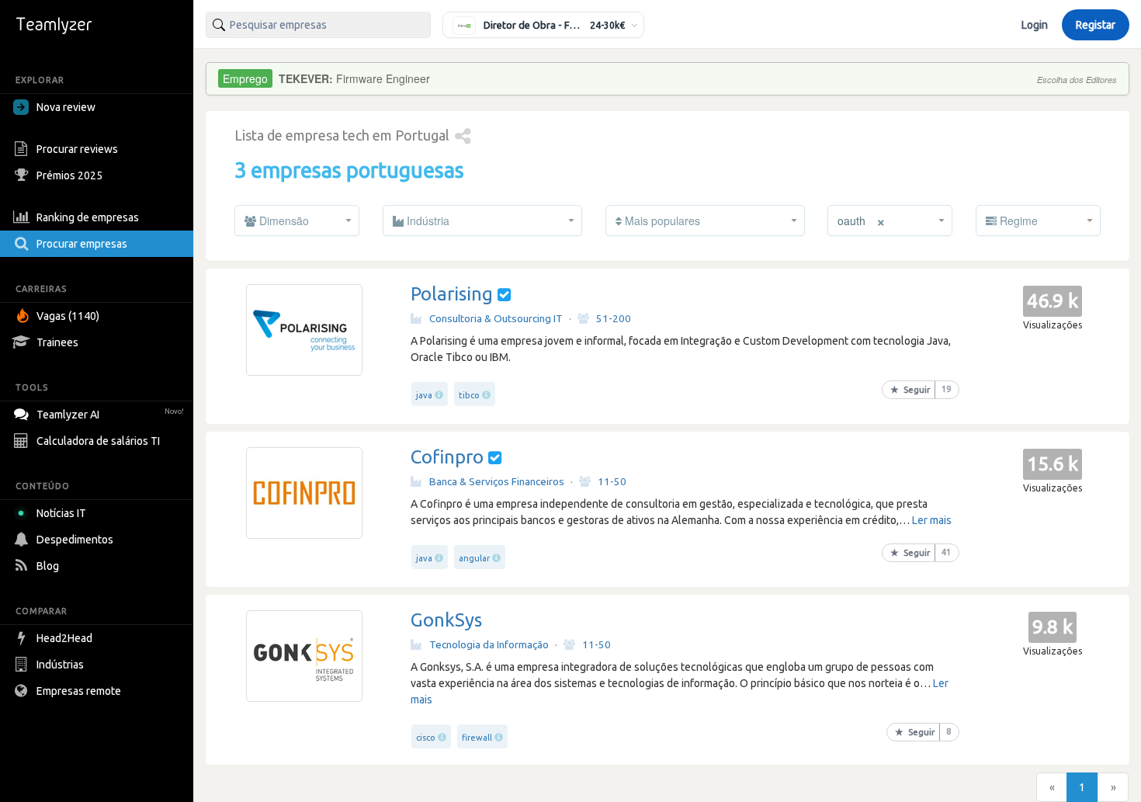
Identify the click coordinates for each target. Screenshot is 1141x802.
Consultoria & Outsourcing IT (496, 318)
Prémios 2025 (69, 175)
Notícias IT (61, 513)
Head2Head (64, 638)
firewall (477, 737)
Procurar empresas (81, 244)
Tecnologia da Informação (489, 644)
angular (474, 558)
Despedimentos (74, 539)
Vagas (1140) (67, 316)
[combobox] (318, 25)
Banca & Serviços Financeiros (496, 481)
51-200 (613, 318)
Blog (47, 566)
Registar (1095, 25)
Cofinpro (447, 456)
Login (1034, 25)
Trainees (57, 342)
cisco (425, 737)
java (424, 395)
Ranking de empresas (87, 217)
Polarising (452, 293)
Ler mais (932, 520)
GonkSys (446, 619)
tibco (469, 395)
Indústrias (60, 664)
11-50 (612, 481)
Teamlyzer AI (110, 415)
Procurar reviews (77, 149)
